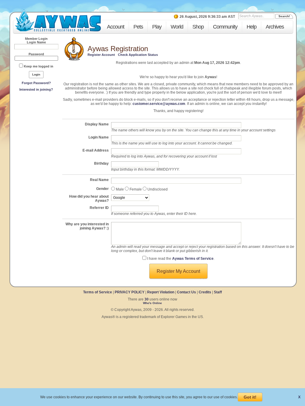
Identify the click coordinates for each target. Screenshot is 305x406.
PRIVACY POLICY (129, 292)
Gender (102, 189)
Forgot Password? (36, 83)
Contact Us (186, 292)
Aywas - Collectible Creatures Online (58, 20)
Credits (205, 292)
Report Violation (160, 292)
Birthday (101, 163)
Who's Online (152, 303)
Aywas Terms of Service (193, 258)
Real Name (99, 180)
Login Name (36, 42)
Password (36, 54)
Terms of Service (98, 292)
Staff (218, 292)
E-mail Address (96, 150)
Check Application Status (138, 54)
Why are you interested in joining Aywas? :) (87, 226)
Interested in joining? (36, 89)
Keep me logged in (38, 66)
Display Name (97, 124)
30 (146, 299)
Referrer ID (99, 208)
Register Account (101, 54)
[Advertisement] (36, 137)
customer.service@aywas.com (159, 104)
